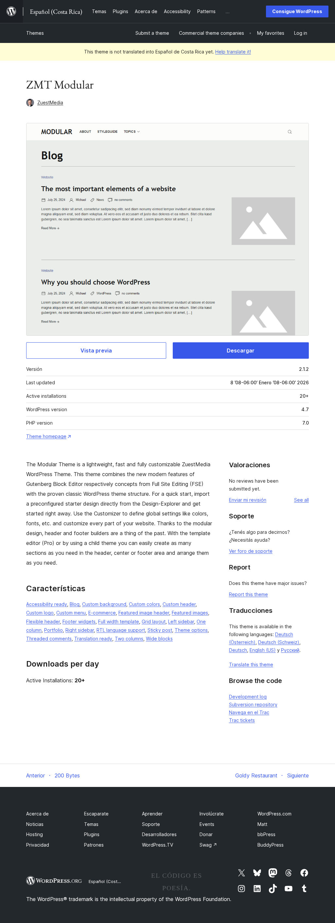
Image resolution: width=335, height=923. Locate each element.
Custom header (179, 604)
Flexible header (43, 621)
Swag (208, 845)
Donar (206, 834)
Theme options (191, 630)
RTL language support (121, 630)
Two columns (129, 638)
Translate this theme (251, 664)
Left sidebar (181, 621)
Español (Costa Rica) (110, 881)
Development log (248, 696)
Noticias (35, 824)
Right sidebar (79, 630)
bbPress (266, 834)
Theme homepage (46, 436)
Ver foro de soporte (251, 551)
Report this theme (248, 594)
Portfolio (53, 630)
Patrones (94, 845)
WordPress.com (274, 813)
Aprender (152, 813)
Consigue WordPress (297, 11)
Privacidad (37, 845)
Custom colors (144, 604)
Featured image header (143, 612)
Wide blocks (159, 638)
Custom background (104, 604)
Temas (91, 824)
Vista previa (96, 350)
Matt (262, 824)
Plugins (91, 834)
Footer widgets (79, 621)
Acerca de (37, 813)
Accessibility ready (46, 604)
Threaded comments (49, 638)
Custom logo (40, 612)
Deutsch (238, 650)
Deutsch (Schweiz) (278, 642)
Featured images (190, 612)
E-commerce (102, 612)
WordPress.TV (157, 845)
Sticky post (160, 630)
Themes (35, 33)
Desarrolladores (159, 834)
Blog (74, 604)
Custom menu (71, 612)
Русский (290, 650)
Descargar (241, 350)
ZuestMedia (50, 102)
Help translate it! (233, 51)
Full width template (118, 621)
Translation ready (93, 638)
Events (207, 824)
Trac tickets (242, 720)
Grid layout (154, 621)
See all (301, 500)
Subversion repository (253, 704)
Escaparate (96, 813)
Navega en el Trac (249, 712)
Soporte (151, 824)
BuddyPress (270, 845)
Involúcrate (212, 813)
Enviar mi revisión (247, 500)
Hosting (34, 834)
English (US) (263, 650)
